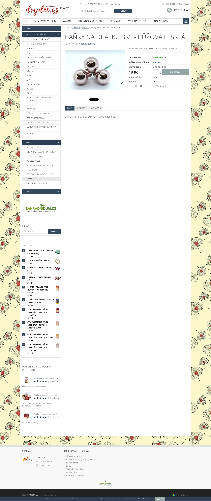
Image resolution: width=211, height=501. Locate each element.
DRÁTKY (30, 66)
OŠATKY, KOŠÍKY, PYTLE (38, 44)
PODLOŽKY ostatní (36, 61)
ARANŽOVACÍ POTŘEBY (44, 21)
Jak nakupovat (72, 462)
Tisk (140, 86)
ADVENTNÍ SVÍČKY (35, 147)
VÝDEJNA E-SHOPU (137, 21)
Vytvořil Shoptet (182, 495)
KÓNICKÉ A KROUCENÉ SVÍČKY (41, 165)
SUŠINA (28, 28)
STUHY (30, 70)
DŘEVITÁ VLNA (33, 84)
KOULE (30, 88)
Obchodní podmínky (75, 469)
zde (151, 499)
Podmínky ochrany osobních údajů (81, 459)
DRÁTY (30, 93)
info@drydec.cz (46, 461)
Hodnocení (95, 108)
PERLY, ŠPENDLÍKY (35, 118)
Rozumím (160, 499)
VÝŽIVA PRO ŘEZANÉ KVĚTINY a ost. (41, 128)
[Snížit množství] (160, 73)
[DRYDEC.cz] (47, 9)
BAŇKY (30, 178)
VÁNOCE (67, 21)
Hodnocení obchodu (90, 21)
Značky (28, 191)
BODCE (30, 48)
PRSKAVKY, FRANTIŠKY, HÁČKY (41, 174)
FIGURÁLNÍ (32, 169)
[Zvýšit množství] (160, 70)
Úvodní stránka (25, 21)
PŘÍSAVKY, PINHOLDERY (38, 113)
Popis (69, 108)
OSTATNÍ (31, 134)
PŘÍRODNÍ (31, 109)
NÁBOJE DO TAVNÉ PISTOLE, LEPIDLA (40, 99)
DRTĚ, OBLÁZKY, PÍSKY (37, 122)
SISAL (29, 75)
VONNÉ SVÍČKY (34, 156)
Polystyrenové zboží (38, 39)
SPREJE (30, 104)
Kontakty (115, 21)
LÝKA (29, 79)
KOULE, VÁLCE (33, 160)
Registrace (184, 4)
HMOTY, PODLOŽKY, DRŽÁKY (40, 57)
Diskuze (81, 108)
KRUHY (30, 53)
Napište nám (161, 21)
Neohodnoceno (87, 43)
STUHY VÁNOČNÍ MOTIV (38, 183)
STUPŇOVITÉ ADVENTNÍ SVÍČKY (41, 152)
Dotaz (163, 86)
